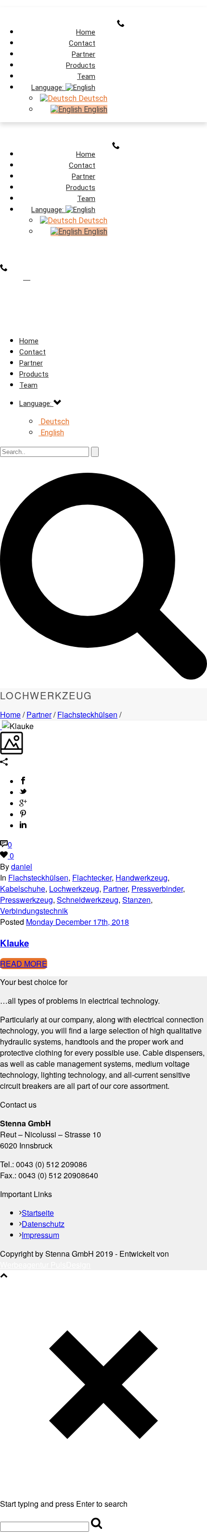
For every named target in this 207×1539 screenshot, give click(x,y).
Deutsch (92, 98)
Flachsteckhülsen (87, 714)
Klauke (14, 942)
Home (10, 714)
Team (28, 385)
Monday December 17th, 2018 (77, 921)
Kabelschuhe (22, 888)
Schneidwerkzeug (87, 899)
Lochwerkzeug (74, 888)
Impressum (40, 1234)
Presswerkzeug (26, 899)
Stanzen (136, 899)
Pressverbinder (157, 888)
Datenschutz (43, 1223)
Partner (39, 714)
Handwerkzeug (142, 877)
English (94, 109)
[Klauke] (1, 726)
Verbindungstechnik (34, 910)
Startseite (38, 1212)
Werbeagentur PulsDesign (45, 1264)
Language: (48, 87)
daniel (21, 866)
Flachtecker (92, 877)
